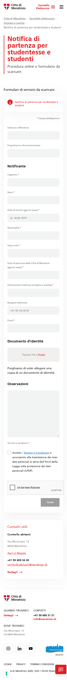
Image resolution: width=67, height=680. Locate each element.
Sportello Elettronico (43, 7)
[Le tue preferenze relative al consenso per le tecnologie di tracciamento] (6, 673)
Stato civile (13, 245)
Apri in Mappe (16, 553)
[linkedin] (19, 648)
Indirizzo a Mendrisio (18, 127)
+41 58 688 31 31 (44, 615)
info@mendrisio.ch (45, 619)
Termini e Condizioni (36, 452)
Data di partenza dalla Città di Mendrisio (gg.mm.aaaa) (28, 265)
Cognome (13, 174)
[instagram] (8, 648)
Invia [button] (50, 502)
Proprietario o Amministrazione (23, 145)
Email (11, 320)
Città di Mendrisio (15, 18)
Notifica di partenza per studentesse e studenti (36, 104)
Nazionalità (14, 227)
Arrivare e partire (14, 23)
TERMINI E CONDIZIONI (42, 664)
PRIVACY (20, 664)
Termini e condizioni (18, 443)
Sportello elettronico (42, 18)
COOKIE (8, 664)
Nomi (11, 192)
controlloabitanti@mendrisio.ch (27, 564)
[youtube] (30, 648)
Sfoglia (41, 354)
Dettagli (12, 572)
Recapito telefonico (17, 302)
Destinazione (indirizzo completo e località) (30, 285)
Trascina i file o (33, 354)
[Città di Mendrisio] (14, 7)
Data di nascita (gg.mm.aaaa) (23, 210)
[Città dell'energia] (54, 649)
